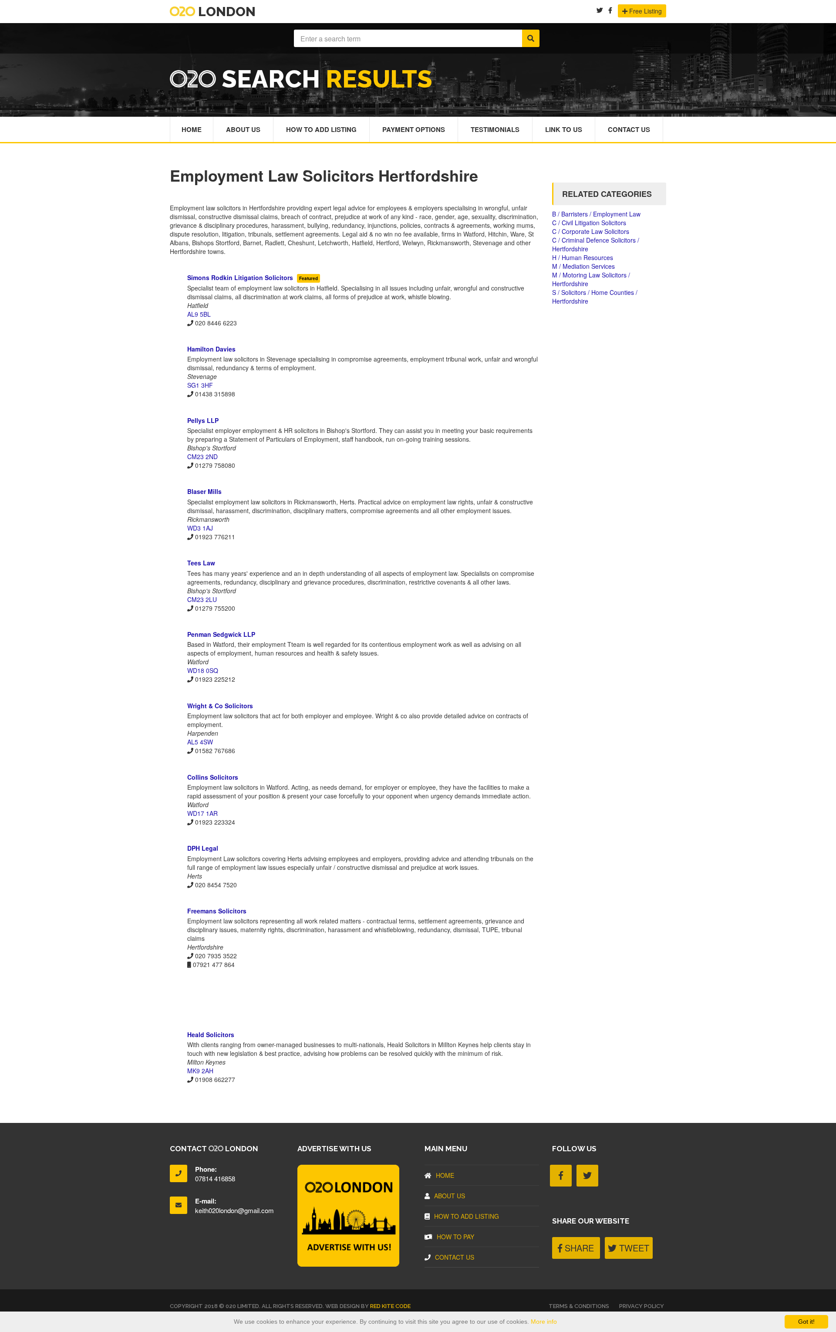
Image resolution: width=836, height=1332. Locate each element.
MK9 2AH (200, 1070)
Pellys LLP (203, 420)
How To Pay (455, 1236)
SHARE (578, 1247)
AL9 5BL (199, 314)
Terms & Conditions (579, 1306)
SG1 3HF (200, 385)
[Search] (530, 38)
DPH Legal (202, 848)
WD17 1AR (202, 813)
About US (449, 1195)
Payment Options (413, 129)
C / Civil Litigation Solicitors (589, 222)
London (225, 11)
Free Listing (644, 11)
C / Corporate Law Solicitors (590, 231)
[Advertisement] (354, 999)
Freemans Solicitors (216, 910)
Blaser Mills (204, 491)
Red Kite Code (390, 1306)
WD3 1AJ (200, 528)
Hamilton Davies (211, 349)
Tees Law (201, 562)
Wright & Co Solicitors (220, 705)
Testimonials (495, 129)
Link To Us (563, 129)
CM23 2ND (202, 456)
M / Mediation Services (583, 266)
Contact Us (629, 129)
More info (544, 1321)
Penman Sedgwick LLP (221, 634)
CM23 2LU (202, 599)
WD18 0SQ (202, 670)
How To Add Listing (321, 129)
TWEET (633, 1247)
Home (192, 129)
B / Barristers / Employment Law (596, 214)
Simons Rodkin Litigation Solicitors (241, 277)
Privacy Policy (641, 1306)
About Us (243, 129)
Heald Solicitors (210, 1034)
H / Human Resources (582, 257)
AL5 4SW (200, 741)
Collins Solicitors (212, 777)
